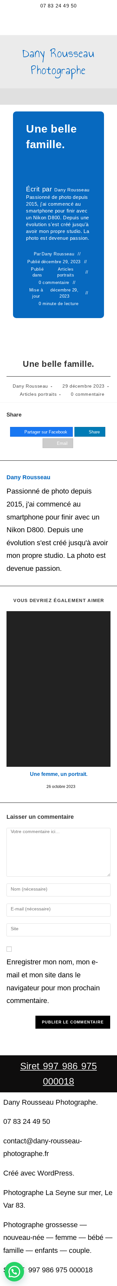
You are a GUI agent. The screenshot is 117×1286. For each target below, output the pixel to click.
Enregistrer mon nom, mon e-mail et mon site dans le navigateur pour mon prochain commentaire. (53, 981)
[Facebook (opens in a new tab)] (50, 22)
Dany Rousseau (72, 189)
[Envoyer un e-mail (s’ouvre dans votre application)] (67, 22)
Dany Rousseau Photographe (58, 61)
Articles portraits (65, 272)
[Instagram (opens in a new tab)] (59, 22)
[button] (14, 1271)
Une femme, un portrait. (58, 774)
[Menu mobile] (58, 96)
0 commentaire (54, 282)
